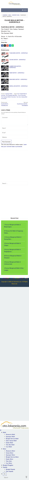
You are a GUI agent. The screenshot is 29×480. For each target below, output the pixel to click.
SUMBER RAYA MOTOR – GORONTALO (15, 66)
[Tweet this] (5, 45)
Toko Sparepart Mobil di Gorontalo (8, 97)
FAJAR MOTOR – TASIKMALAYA (5, 104)
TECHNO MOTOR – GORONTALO (17, 59)
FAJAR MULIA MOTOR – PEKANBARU (22, 104)
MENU (25, 10)
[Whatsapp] (13, 45)
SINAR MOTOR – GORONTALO (16, 73)
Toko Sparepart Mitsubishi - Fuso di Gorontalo (16, 95)
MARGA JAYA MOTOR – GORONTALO (18, 86)
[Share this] (2, 45)
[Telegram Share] (10, 45)
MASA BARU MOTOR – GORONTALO (18, 79)
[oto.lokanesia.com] (14, 3)
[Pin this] (7, 45)
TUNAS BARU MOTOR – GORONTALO (18, 53)
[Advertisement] (14, 166)
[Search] (4, 474)
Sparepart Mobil (9, 93)
